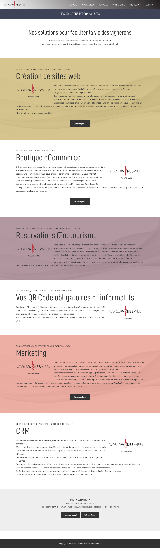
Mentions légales (94, 543)
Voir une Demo (89, 515)
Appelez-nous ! (71, 515)
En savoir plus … (80, 123)
